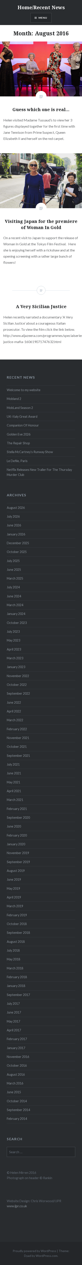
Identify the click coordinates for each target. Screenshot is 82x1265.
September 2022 (18, 693)
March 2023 (15, 658)
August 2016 (16, 1074)
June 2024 (14, 596)
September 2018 (18, 932)
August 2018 (16, 941)
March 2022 (15, 720)
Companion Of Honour (23, 425)
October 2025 (17, 552)
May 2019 (13, 888)
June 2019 (14, 879)
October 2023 (17, 623)
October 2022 (17, 685)
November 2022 (18, 676)
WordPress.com (47, 1256)
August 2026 (16, 508)
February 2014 (17, 1118)
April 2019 (14, 897)
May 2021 (13, 782)
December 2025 (18, 543)
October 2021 (17, 746)
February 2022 (17, 729)
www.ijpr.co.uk (17, 1206)
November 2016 (18, 1057)
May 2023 (13, 640)
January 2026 (16, 534)
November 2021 (18, 738)
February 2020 (17, 835)
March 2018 (15, 968)
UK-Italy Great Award (22, 416)
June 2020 (14, 826)
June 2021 (14, 773)
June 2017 (14, 1012)
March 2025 (15, 578)
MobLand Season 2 (20, 408)
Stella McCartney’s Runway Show (30, 452)
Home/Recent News (41, 7)
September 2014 (18, 1110)
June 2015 (14, 1092)
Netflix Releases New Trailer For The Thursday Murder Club (39, 472)
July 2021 (13, 764)
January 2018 (16, 986)
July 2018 (13, 950)
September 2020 (18, 817)
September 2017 (18, 995)
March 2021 (15, 800)
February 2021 (17, 809)
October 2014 (17, 1101)
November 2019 (18, 853)
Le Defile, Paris (17, 461)
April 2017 (14, 1030)
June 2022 (14, 702)
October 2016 (17, 1065)
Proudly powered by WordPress (34, 1251)
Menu (42, 17)
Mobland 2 (14, 399)
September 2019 (18, 862)
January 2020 (16, 844)
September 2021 (18, 755)
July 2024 (13, 587)
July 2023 (13, 631)
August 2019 (16, 871)
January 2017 (16, 1048)
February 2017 (17, 1039)
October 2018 (17, 924)
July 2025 (13, 561)
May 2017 (13, 1021)
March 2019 (15, 906)
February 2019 (17, 915)
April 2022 (14, 711)
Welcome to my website (23, 390)
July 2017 (13, 1003)
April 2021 (14, 791)
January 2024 (16, 614)
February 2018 (17, 977)
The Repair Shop (18, 443)
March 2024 (15, 605)
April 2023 (14, 649)
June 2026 (14, 525)
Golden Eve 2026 (18, 434)
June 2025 (14, 569)
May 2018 (13, 959)
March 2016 (15, 1083)
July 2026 (13, 516)
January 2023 (16, 667)
